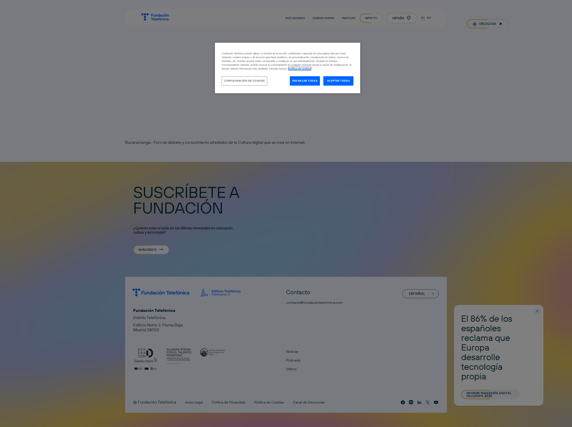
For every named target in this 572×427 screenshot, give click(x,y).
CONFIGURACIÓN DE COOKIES (244, 80)
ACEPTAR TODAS (338, 80)
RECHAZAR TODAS (304, 80)
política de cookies (300, 68)
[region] (287, 68)
